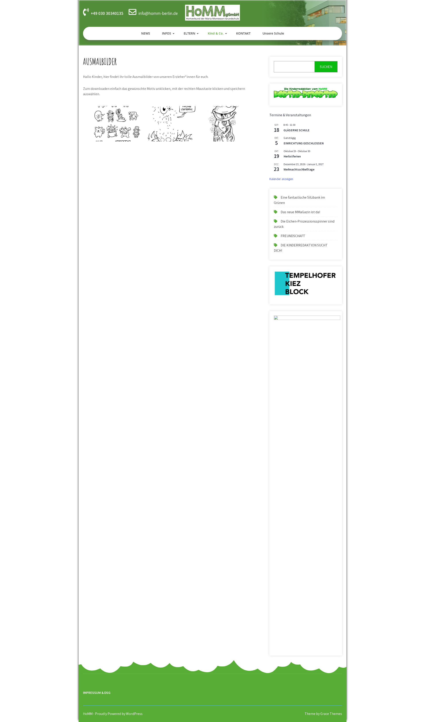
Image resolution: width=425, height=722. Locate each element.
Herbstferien (292, 156)
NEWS (145, 33)
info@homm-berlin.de (158, 13)
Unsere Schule (273, 33)
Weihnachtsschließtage (299, 169)
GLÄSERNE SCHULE (296, 130)
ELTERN (189, 33)
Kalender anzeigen (281, 179)
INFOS (166, 33)
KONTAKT (243, 33)
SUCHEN (326, 66)
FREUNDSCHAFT (293, 236)
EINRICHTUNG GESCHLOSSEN (304, 143)
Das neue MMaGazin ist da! (300, 212)
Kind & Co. (216, 33)
